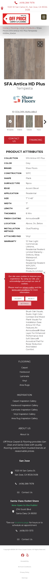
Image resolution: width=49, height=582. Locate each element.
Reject (31, 298)
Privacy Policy (24, 572)
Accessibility (25, 561)
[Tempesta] (10, 121)
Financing (35, 140)
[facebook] (23, 555)
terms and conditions (21, 290)
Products (30, 28)
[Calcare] (29, 121)
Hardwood (25, 372)
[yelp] (28, 555)
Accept (18, 298)
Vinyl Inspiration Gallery (24, 414)
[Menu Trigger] (44, 17)
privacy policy (28, 287)
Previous (4, 120)
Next (45, 120)
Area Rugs (25, 385)
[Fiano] (39, 121)
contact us (27, 492)
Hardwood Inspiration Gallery (24, 405)
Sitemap (24, 578)
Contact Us (14, 139)
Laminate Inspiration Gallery (24, 409)
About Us (24, 434)
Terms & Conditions (24, 567)
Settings (24, 303)
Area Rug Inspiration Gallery (24, 418)
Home (6, 28)
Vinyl (22, 28)
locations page (22, 522)
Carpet (24, 367)
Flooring (14, 28)
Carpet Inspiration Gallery (24, 401)
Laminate (24, 376)
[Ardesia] (19, 121)
